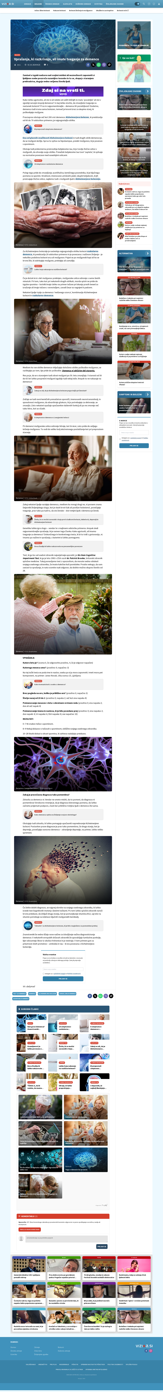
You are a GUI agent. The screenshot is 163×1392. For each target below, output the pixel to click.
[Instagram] (149, 4)
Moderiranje (64, 1364)
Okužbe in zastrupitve (104, 10)
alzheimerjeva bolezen (47, 994)
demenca (32, 994)
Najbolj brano (124, 184)
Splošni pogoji (131, 1364)
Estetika (98, 4)
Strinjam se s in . (63, 974)
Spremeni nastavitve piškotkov (93, 1364)
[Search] (144, 4)
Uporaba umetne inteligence (96, 1369)
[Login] (159, 4)
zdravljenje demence (67, 994)
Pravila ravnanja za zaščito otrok (69, 1369)
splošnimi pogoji (59, 974)
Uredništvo (42, 1364)
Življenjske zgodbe (115, 4)
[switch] (137, 4)
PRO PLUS (53, 1364)
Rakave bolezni (59, 10)
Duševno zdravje (83, 4)
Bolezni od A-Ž (123, 10)
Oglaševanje (31, 1364)
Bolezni (38, 4)
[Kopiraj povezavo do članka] (109, 65)
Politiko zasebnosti (74, 974)
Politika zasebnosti (115, 1364)
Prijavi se (63, 979)
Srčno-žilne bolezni (42, 10)
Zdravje (27, 4)
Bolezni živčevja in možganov (80, 10)
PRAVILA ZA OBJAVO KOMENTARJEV (29, 1229)
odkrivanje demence (21, 999)
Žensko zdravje (52, 4)
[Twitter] (93, 65)
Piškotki (75, 1364)
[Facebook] (154, 4)
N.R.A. (19, 65)
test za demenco (19, 994)
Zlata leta (67, 4)
